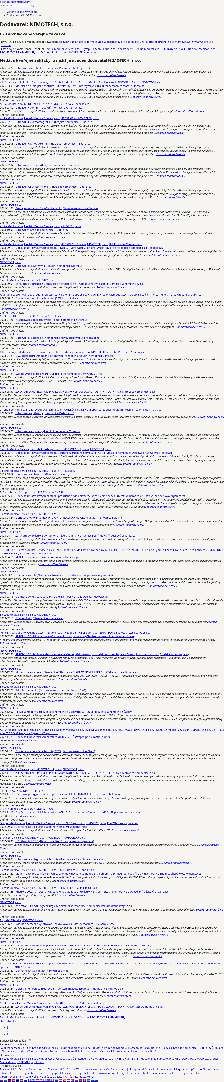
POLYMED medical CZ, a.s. (170, 730)
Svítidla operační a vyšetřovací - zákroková (41, 924)
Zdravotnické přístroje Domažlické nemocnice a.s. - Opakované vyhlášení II (61, 284)
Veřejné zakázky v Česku (22, 12)
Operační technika (138, 1073)
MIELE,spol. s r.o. (88, 632)
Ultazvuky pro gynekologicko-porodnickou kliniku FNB (49, 794)
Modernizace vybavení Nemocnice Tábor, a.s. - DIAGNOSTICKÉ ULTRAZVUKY (62, 672)
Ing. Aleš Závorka (10, 920)
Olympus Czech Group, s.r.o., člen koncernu (108, 49)
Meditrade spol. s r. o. (49, 449)
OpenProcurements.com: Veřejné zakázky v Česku (31, 1076)
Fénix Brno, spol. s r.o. (13, 632)
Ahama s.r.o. (7, 294)
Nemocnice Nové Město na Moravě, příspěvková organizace (75, 575)
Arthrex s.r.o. (8, 963)
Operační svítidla (25, 575)
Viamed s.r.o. (134, 244)
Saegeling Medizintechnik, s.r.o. (122, 409)
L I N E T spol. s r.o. (64, 550)
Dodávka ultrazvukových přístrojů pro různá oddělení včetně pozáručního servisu (66, 496)
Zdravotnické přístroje (62, 1069)
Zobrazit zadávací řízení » (111, 75)
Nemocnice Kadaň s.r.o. (59, 413)
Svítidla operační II (26, 690)
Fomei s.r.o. (43, 1017)
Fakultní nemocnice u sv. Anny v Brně (79, 373)
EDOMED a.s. (8, 550)
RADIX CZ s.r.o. (129, 632)
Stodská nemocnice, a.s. (135, 945)
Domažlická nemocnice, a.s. (126, 284)
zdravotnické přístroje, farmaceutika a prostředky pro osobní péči (99, 41)
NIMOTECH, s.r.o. (152, 82)
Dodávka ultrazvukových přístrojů (36, 298)
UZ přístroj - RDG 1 (27, 841)
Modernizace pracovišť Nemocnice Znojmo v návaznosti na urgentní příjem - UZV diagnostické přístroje (79, 873)
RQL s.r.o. (144, 632)
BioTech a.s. (31, 730)
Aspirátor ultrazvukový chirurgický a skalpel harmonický (50, 906)
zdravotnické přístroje (155, 41)
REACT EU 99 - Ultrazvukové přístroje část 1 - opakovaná (50, 636)
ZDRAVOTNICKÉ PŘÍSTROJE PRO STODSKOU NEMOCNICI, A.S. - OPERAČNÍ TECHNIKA (67, 945)
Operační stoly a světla (29, 827)
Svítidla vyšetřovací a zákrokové (35, 373)
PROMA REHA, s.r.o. (199, 730)
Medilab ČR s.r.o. (94, 963)
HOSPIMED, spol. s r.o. (82, 52)
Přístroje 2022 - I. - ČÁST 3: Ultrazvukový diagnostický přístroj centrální (58, 891)
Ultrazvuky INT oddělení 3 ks (33, 143)
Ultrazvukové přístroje (29, 338)
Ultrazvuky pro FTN (27, 107)
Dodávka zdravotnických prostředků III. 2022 (43, 737)
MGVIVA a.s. (125, 730)
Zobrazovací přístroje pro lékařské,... (50, 1073)
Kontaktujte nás (85, 1076)
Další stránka (8, 1021)
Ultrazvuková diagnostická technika (37, 859)
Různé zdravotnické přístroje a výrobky (175, 1073)
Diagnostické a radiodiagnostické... (151, 1069)
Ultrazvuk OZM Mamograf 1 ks (34, 122)
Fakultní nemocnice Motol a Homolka (121, 86)
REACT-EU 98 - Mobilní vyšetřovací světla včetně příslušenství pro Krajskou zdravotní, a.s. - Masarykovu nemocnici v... (87, 654)
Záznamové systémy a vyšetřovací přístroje (102, 1069)
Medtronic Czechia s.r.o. (119, 963)
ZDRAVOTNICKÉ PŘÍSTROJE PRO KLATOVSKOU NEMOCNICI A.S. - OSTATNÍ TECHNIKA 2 (68, 773)
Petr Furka (169, 294)
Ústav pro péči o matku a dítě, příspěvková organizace (105, 812)
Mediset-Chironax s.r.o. (90, 550)
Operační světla (25, 970)
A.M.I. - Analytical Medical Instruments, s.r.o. (27, 82)
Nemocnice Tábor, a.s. (123, 672)
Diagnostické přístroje (188, 1069)
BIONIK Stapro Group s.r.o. (16, 492)
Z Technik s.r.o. (81, 104)
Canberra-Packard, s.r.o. (31, 963)
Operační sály (23, 618)
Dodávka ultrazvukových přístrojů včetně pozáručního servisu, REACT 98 (60, 453)
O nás (68, 1076)
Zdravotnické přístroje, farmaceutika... (23, 1069)
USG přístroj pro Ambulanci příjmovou (39, 356)
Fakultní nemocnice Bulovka (104, 517)
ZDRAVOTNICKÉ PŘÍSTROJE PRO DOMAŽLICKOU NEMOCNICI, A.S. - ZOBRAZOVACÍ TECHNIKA (72, 1006)
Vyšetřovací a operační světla (33, 320)
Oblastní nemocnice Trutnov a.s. (102, 988)
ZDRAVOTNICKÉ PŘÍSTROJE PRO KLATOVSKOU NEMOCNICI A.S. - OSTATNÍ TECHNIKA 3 (68, 391)
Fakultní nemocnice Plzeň (78, 751)
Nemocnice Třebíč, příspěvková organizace (66, 841)
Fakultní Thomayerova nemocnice (61, 107)
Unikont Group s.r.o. (189, 294)
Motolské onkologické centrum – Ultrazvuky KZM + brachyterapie (56, 86)
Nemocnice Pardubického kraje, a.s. (67, 68)
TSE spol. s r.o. (50, 553)
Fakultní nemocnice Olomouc (64, 266)
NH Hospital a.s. (153, 248)
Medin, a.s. (70, 632)
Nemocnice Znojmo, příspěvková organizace (172, 873)
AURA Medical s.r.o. (148, 49)
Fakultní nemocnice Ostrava (81, 208)
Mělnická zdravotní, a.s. (59, 474)
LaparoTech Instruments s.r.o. (64, 963)
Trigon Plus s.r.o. (152, 409)
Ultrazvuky (22, 230)
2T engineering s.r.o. (12, 409)
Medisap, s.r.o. (207, 49)
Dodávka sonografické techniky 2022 (38, 751)
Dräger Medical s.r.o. (53, 52)
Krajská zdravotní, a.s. (174, 654)
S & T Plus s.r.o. (188, 49)
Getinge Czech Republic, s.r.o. (45, 632)
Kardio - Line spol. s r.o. (73, 294)
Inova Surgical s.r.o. (12, 837)
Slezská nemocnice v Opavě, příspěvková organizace (136, 891)
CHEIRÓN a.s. (169, 49)
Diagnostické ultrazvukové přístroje (37, 596)
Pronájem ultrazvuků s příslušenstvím (38, 208)
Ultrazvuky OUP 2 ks (28, 165)
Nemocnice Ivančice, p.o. (65, 557)
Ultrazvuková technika (29, 68)
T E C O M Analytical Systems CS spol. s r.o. (32, 733)
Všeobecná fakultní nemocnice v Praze (88, 356)
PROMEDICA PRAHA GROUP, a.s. (20, 52)
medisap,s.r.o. (108, 730)
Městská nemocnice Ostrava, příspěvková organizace (139, 453)
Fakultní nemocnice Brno (51, 970)
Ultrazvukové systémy (29, 431)
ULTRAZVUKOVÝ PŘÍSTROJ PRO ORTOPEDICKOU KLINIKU (50, 517)
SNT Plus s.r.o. (117, 244)
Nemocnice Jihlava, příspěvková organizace (71, 338)
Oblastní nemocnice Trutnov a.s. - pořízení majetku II (48, 988)
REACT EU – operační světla (32, 557)
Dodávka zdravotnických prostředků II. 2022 (42, 812)
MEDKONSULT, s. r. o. (128, 82)
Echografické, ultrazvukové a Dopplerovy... (100, 1073)
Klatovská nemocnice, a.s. (138, 391)
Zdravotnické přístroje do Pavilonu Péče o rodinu (45, 535)
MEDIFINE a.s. (69, 118)
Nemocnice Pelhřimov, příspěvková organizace (106, 535)
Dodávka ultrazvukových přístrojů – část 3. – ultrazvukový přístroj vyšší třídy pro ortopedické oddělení (78, 248)
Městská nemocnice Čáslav (115, 712)
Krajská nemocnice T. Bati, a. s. (74, 122)
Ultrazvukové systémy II (30, 266)
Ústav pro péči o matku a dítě (90, 737)
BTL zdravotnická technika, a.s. (44, 409)
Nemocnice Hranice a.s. (48, 618)
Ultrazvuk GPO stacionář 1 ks (33, 186)
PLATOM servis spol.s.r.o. (122, 823)
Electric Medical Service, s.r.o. (62, 49)
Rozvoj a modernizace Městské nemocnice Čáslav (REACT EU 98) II (56, 712)
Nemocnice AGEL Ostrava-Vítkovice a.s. (85, 596)
